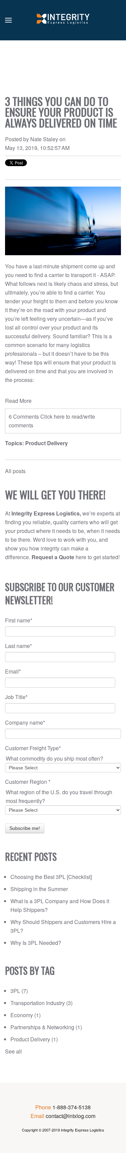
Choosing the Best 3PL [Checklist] (51, 877)
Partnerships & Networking (46, 1027)
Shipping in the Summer (39, 889)
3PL (19, 991)
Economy (25, 1015)
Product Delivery (46, 443)
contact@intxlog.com (70, 1116)
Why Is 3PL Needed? (35, 943)
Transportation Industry (41, 1003)
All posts (15, 471)
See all (13, 1051)
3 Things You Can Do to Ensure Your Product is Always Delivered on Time (61, 111)
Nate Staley (44, 139)
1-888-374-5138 (71, 1107)
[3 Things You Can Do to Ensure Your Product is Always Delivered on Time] (63, 221)
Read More (18, 401)
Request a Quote (53, 557)
